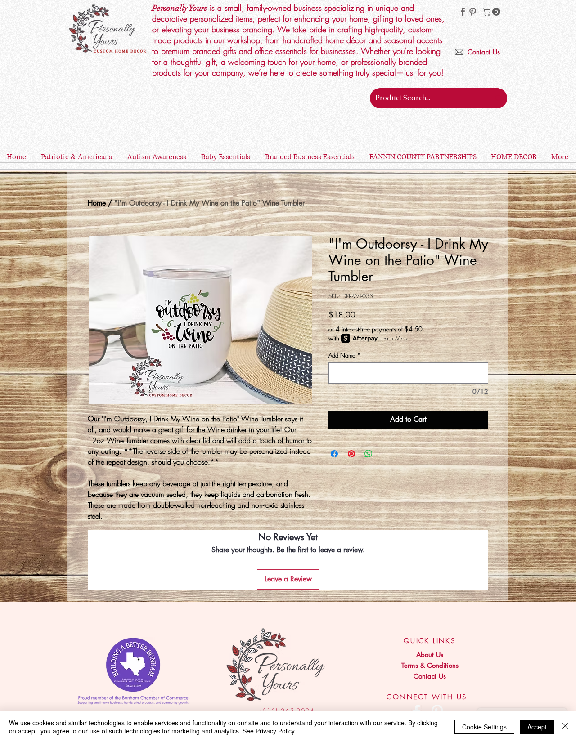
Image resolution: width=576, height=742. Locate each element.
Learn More (394, 338)
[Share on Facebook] (334, 453)
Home (97, 203)
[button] (492, 12)
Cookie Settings (484, 726)
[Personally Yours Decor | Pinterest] (472, 12)
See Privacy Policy (269, 730)
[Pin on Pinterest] (351, 453)
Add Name (344, 355)
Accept (537, 726)
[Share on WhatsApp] (368, 453)
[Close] (565, 727)
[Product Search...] (498, 98)
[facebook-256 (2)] (463, 12)
